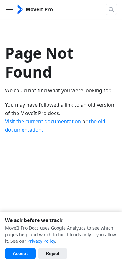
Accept (20, 253)
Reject (52, 253)
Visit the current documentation (43, 121)
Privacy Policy (41, 241)
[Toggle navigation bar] (9, 9)
